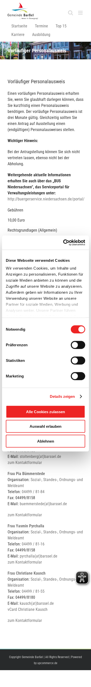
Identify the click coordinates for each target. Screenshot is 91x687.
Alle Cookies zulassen (45, 411)
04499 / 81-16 (33, 544)
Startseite (19, 26)
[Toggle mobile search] (70, 12)
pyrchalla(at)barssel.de (38, 556)
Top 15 (61, 26)
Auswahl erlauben (45, 426)
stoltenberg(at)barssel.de (40, 456)
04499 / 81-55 (33, 591)
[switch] (78, 345)
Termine (41, 26)
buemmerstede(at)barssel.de (43, 503)
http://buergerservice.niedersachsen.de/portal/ (46, 199)
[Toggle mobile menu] (80, 12)
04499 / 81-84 (33, 491)
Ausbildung (41, 34)
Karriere (18, 34)
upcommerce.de (47, 663)
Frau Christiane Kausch (27, 573)
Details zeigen (62, 396)
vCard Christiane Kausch (28, 609)
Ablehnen (45, 441)
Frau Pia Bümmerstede (26, 473)
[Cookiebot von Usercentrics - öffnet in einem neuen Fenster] (64, 242)
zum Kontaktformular (25, 462)
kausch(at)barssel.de (37, 603)
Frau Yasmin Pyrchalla (26, 526)
